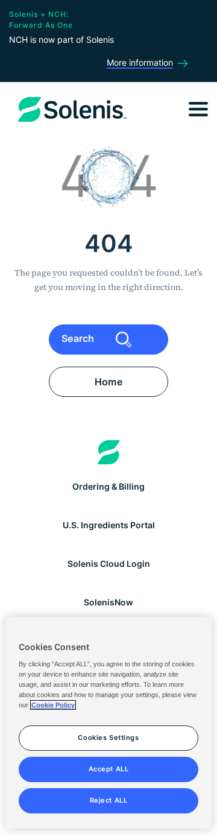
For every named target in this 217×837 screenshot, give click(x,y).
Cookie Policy (53, 705)
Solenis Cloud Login (109, 563)
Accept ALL (109, 769)
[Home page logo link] (109, 452)
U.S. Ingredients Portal (109, 525)
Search (79, 338)
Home (108, 382)
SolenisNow (108, 602)
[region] (108, 723)
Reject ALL (109, 800)
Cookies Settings (108, 737)
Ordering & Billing (108, 486)
